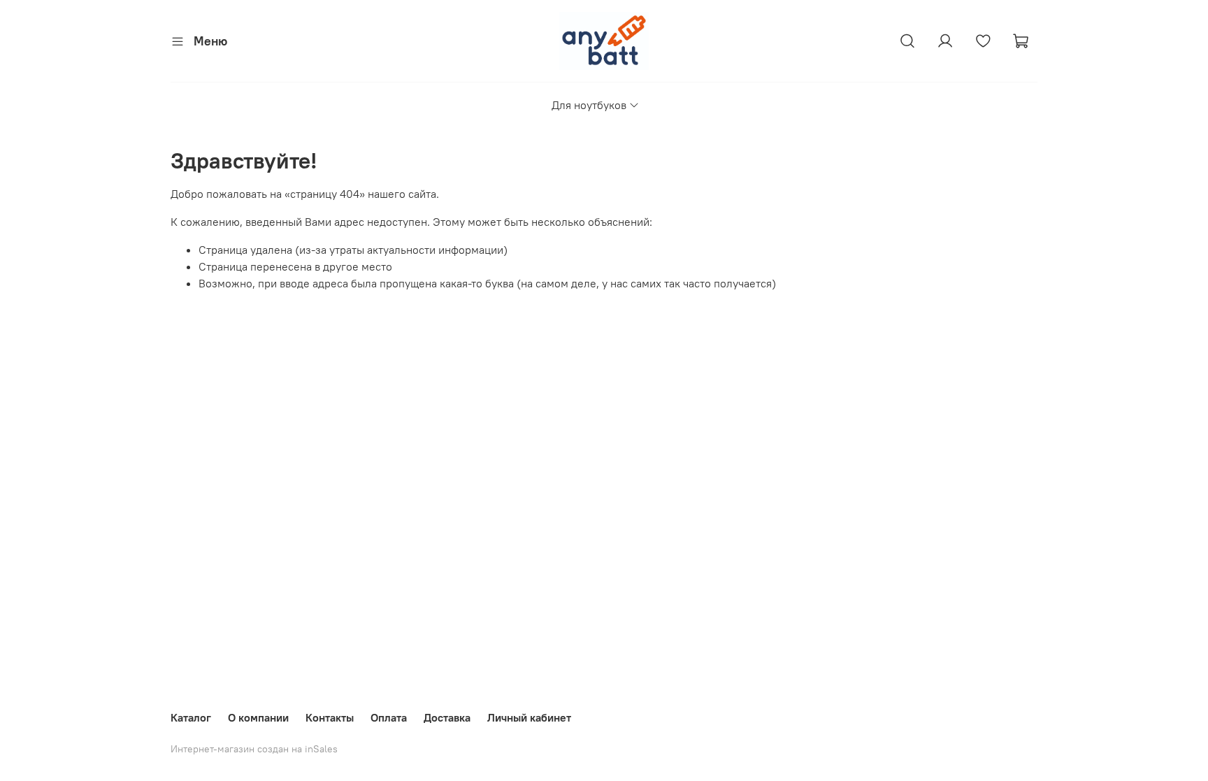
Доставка (447, 717)
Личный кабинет (529, 717)
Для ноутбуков (589, 105)
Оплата (389, 717)
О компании (258, 717)
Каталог (191, 717)
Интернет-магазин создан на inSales (254, 749)
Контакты (329, 717)
